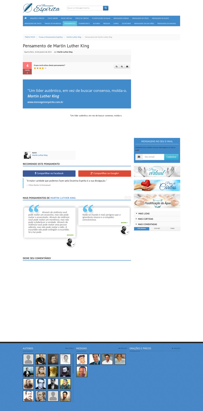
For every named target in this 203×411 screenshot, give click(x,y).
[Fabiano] (53, 396)
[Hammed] (65, 396)
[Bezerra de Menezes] (65, 372)
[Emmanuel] (41, 396)
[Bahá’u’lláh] (53, 372)
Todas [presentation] (172, 228)
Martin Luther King (64, 52)
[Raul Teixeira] (82, 372)
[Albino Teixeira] (28, 359)
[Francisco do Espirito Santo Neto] (107, 359)
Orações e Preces (140, 348)
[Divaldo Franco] (94, 359)
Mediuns (81, 348)
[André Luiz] (65, 359)
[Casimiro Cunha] (53, 384)
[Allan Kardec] (41, 359)
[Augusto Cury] (28, 372)
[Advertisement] (46, 130)
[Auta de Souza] (41, 372)
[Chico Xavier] (82, 359)
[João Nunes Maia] (120, 359)
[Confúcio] (65, 384)
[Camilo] (28, 384)
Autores (28, 348)
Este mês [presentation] (157, 228)
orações (176, 348)
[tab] (141, 228)
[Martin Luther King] (71, 242)
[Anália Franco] (53, 359)
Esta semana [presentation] (142, 228)
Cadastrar (171, 157)
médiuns (123, 348)
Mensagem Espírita (30, 410)
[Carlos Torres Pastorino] (41, 384)
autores (70, 348)
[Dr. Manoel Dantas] (28, 396)
